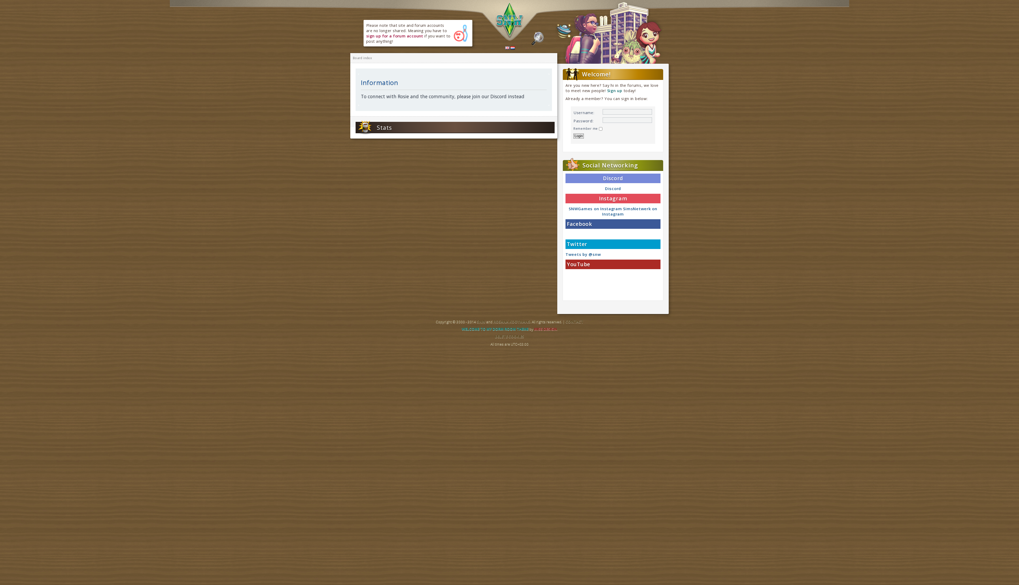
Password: (583, 120)
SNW (481, 321)
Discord (613, 188)
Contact (574, 321)
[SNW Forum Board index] (509, 20)
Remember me (586, 128)
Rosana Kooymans (511, 321)
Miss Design (545, 329)
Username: (583, 112)
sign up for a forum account (394, 35)
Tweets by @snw (583, 254)
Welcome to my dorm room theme (495, 329)
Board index (362, 58)
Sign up (614, 90)
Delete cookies (509, 336)
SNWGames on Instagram (595, 208)
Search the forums (538, 39)
